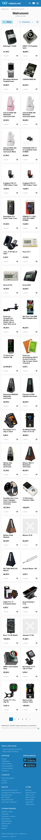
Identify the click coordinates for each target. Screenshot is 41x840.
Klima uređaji (30, 799)
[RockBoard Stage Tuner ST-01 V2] (30, 420)
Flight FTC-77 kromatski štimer (9, 603)
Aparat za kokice (31, 792)
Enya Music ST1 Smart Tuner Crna (10, 217)
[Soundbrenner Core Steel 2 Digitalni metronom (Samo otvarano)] (10, 489)
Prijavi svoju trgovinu (8, 778)
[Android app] (29, 760)
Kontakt (4, 759)
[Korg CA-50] (10, 276)
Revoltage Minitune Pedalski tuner (10, 80)
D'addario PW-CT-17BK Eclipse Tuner (10, 184)
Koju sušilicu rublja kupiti (9, 802)
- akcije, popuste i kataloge (10, 751)
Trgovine (4, 780)
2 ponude (5, 371)
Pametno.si (5, 836)
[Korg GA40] (30, 276)
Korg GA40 (27, 285)
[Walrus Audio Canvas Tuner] (30, 691)
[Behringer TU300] (10, 37)
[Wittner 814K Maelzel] (10, 526)
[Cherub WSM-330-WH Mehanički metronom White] (10, 139)
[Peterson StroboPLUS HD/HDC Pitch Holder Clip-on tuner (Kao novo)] (10, 307)
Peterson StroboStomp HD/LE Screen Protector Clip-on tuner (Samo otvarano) (30, 359)
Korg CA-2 (26, 252)
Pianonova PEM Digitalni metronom (30, 395)
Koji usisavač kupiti (7, 799)
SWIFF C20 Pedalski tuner (10, 668)
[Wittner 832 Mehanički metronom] (10, 454)
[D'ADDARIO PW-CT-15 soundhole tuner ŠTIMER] (30, 139)
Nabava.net (5, 9)
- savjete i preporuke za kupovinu (12, 749)
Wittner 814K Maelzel (8, 536)
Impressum (5, 770)
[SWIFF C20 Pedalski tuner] (10, 657)
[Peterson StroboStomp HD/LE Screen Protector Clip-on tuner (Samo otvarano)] (30, 346)
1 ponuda (5, 56)
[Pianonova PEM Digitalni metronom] (30, 385)
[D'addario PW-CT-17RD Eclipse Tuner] (30, 174)
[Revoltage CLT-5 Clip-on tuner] (30, 657)
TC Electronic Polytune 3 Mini (28, 499)
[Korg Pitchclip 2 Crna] (30, 593)
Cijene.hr (13, 836)
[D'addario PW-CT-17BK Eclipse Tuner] (10, 174)
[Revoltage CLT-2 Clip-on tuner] (10, 420)
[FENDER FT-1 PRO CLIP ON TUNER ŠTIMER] (30, 207)
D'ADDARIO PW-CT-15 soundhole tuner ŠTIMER (30, 150)
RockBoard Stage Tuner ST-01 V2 (29, 430)
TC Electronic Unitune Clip (8, 356)
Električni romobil (7, 812)
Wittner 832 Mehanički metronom (7, 465)
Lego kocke (29, 802)
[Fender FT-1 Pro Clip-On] (10, 691)
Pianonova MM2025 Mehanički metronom (10, 396)
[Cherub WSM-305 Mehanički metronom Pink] (10, 103)
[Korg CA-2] (30, 242)
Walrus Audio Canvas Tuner (28, 701)
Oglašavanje (5, 761)
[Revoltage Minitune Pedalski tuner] (10, 70)
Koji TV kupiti (6, 797)
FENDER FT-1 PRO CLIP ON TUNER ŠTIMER (29, 218)
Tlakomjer (5, 826)
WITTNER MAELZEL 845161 (10, 569)
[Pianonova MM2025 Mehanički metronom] (10, 385)
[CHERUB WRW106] (30, 70)
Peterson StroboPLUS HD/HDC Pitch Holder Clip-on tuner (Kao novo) (9, 320)
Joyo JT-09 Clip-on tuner (10, 253)
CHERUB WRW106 (29, 79)
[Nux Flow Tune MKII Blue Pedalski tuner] (30, 307)
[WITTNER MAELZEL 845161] (10, 559)
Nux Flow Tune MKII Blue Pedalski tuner (30, 317)
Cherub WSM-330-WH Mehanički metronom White (10, 150)
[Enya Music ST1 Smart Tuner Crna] (10, 207)
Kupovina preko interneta (9, 790)
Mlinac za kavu (30, 797)
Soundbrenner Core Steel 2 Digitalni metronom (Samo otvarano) (10, 501)
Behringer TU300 (9, 46)
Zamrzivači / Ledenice (9, 816)
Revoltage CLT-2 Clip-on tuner (9, 430)
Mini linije (28, 790)
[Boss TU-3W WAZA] (10, 626)
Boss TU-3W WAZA (10, 635)
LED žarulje (5, 814)
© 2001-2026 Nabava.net (9, 834)
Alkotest (4, 828)
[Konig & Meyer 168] (30, 559)
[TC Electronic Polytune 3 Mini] (30, 489)
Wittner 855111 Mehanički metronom (28, 465)
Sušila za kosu (30, 804)
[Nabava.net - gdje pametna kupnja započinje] (11, 3)
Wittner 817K (27, 535)
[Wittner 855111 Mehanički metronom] (30, 454)
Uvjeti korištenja (7, 763)
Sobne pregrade (7, 821)
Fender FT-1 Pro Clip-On (9, 701)
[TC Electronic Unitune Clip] (10, 346)
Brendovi (4, 783)
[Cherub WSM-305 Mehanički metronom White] (30, 103)
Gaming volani (6, 823)
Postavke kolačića (7, 768)
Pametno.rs (22, 834)
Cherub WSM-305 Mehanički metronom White (29, 114)
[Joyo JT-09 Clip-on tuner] (10, 242)
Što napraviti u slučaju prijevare (11, 792)
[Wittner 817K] (30, 526)
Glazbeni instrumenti (17, 9)
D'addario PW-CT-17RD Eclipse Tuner (30, 184)
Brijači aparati (6, 819)
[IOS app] (29, 765)
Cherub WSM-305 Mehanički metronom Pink (9, 114)
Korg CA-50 (7, 285)
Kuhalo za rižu (30, 795)
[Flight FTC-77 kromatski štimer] (10, 593)
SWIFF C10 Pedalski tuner (30, 47)
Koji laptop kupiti (7, 795)
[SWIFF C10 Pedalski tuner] (30, 37)
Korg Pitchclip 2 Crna (28, 603)
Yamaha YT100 (28, 635)
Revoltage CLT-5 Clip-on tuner (29, 668)
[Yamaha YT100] (30, 626)
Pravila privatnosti (7, 766)
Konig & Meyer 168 (30, 569)
